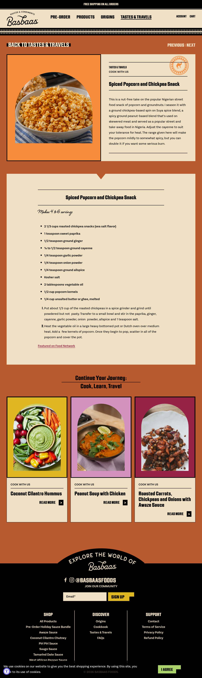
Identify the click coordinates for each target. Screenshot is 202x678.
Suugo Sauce (48, 649)
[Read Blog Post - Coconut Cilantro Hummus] (37, 437)
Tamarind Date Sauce (48, 655)
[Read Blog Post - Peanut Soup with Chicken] (101, 437)
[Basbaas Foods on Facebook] (66, 580)
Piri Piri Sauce (48, 643)
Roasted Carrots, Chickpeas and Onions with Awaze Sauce (165, 499)
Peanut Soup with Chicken (99, 493)
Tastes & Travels (101, 632)
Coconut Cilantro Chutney (48, 638)
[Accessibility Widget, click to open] (6, 671)
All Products (48, 621)
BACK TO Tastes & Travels (38, 45)
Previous (175, 45)
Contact (153, 621)
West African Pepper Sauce (48, 660)
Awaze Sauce (48, 632)
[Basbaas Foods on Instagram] (72, 580)
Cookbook (101, 627)
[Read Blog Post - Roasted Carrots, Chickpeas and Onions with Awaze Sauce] (165, 437)
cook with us (118, 72)
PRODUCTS (86, 17)
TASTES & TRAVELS (136, 17)
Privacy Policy (153, 632)
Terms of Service (153, 627)
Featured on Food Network (56, 346)
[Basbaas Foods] (22, 18)
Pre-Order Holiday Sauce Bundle (48, 627)
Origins (101, 621)
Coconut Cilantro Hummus (36, 493)
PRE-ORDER (60, 17)
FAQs (100, 638)
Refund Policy (153, 638)
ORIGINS (107, 17)
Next (191, 45)
